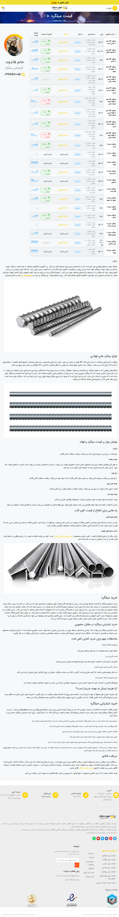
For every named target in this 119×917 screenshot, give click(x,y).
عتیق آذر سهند (90, 67)
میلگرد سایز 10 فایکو (111, 208)
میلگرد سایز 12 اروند (111, 251)
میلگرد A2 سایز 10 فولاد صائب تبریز (111, 90)
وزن (101, 34)
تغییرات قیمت (46, 34)
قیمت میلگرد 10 (90, 40)
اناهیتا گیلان (91, 49)
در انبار (80, 34)
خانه (64, 21)
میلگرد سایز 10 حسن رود (111, 172)
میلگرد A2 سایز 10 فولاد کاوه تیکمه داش (111, 101)
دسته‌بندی (91, 34)
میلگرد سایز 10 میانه (111, 216)
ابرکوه (93, 152)
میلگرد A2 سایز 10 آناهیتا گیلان (111, 51)
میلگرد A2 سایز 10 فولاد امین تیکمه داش (111, 79)
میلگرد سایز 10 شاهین (111, 181)
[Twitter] (102, 838)
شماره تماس (76, 793)
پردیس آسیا (91, 222)
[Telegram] (115, 838)
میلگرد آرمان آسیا (90, 43)
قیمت (66, 34)
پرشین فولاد (91, 231)
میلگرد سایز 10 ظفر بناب (111, 190)
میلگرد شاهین (90, 182)
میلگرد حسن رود (90, 173)
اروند (93, 161)
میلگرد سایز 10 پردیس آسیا (111, 224)
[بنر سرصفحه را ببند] (3, 2)
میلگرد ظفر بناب (90, 191)
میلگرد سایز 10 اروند (111, 163)
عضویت (54, 3)
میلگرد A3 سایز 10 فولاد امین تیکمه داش (111, 112)
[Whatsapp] (94, 838)
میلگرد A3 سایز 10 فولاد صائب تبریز (111, 124)
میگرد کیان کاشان (91, 243)
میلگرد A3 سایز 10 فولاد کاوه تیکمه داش (111, 135)
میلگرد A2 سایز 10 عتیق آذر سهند (111, 69)
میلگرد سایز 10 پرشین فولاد (111, 233)
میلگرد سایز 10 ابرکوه (111, 154)
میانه (93, 217)
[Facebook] (106, 838)
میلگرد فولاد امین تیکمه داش (90, 80)
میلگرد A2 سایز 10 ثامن (111, 60)
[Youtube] (98, 838)
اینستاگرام (47, 793)
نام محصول (110, 34)
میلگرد (93, 42)
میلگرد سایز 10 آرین (111, 145)
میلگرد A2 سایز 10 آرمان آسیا (111, 42)
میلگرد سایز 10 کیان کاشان (111, 242)
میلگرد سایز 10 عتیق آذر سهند (111, 199)
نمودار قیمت (36, 34)
